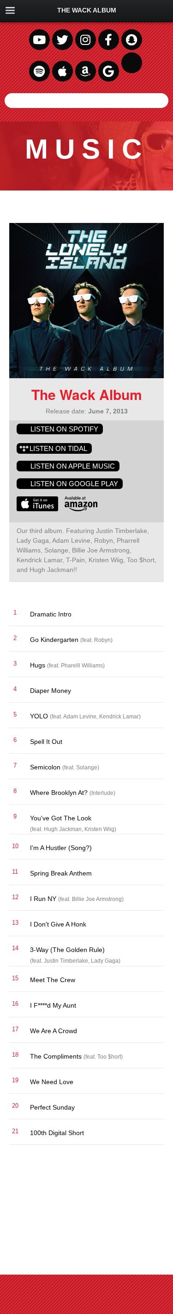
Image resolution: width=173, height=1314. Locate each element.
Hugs (152, 665)
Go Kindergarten (152, 640)
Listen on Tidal (58, 448)
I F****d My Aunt (152, 1005)
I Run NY (152, 899)
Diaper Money (152, 691)
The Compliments (152, 1056)
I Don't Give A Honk (152, 924)
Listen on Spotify (64, 429)
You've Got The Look (152, 818)
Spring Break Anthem (152, 873)
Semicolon (152, 767)
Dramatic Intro (152, 614)
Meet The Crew (152, 980)
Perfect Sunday (152, 1107)
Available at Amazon (81, 503)
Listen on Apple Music (72, 466)
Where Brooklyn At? (152, 793)
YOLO (152, 716)
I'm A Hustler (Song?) (152, 848)
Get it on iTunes (37, 503)
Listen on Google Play (74, 484)
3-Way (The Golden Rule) (152, 950)
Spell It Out (152, 742)
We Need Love (152, 1082)
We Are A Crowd (152, 1031)
